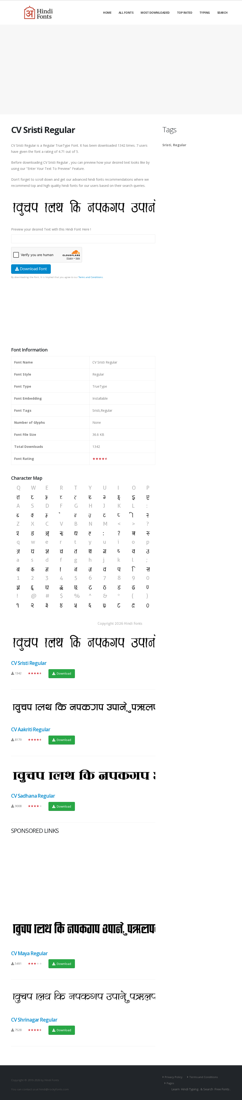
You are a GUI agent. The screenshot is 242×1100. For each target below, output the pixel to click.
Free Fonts (222, 1089)
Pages (170, 1083)
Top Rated (184, 13)
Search (222, 13)
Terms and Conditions (90, 277)
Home (107, 13)
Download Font (33, 268)
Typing (204, 13)
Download (63, 673)
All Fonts (126, 13)
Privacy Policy (173, 1077)
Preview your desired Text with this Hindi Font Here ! (51, 229)
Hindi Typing (189, 1089)
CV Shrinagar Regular (34, 1019)
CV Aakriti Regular (30, 729)
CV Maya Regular (29, 953)
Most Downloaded (155, 13)
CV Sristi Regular (28, 663)
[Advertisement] (121, 69)
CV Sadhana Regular (33, 795)
